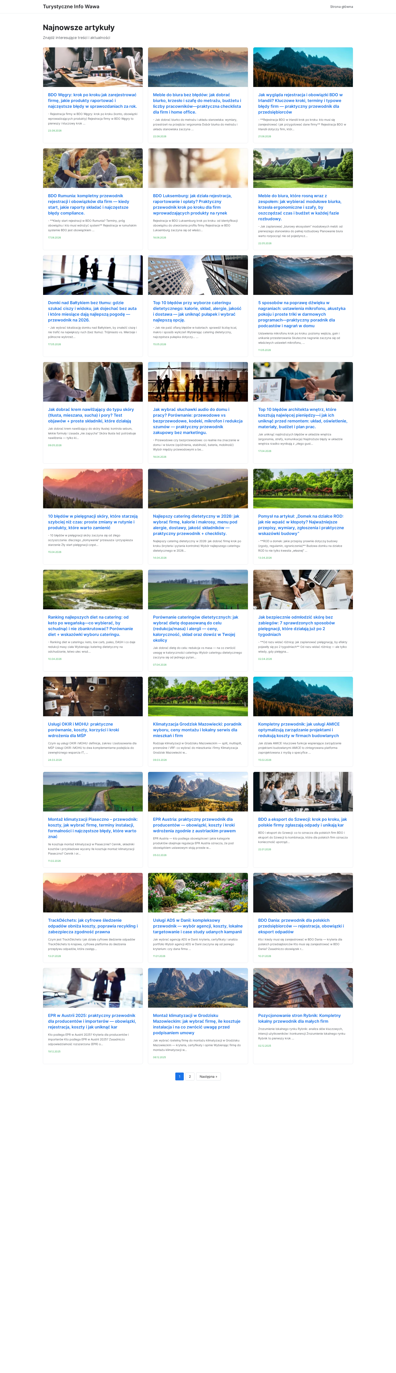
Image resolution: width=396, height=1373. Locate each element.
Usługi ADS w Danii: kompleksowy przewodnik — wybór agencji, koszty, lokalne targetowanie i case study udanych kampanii (198, 926)
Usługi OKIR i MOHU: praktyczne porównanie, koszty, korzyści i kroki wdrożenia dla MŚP (83, 730)
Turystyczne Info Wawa (71, 6)
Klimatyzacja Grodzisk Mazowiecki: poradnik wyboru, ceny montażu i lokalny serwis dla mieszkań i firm (197, 730)
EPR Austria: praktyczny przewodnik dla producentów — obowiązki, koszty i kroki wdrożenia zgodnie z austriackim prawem (194, 825)
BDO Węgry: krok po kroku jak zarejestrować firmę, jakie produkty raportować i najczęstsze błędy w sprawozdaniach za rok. (92, 100)
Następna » (208, 1076)
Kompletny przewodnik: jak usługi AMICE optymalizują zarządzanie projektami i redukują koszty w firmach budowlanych (299, 730)
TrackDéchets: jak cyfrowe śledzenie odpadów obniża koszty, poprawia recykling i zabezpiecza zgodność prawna (93, 926)
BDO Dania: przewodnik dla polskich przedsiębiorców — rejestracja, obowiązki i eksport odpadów (301, 926)
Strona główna (341, 7)
